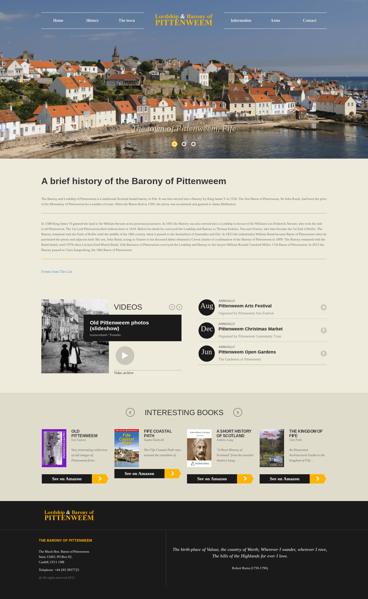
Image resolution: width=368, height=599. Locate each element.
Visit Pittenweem (127, 41)
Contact (309, 20)
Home (58, 20)
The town (127, 20)
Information (241, 20)
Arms (275, 20)
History (92, 20)
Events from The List (56, 272)
